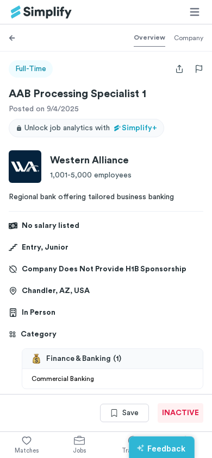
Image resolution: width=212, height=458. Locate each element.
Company (188, 38)
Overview (149, 37)
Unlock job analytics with (90, 128)
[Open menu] (194, 12)
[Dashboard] (41, 12)
